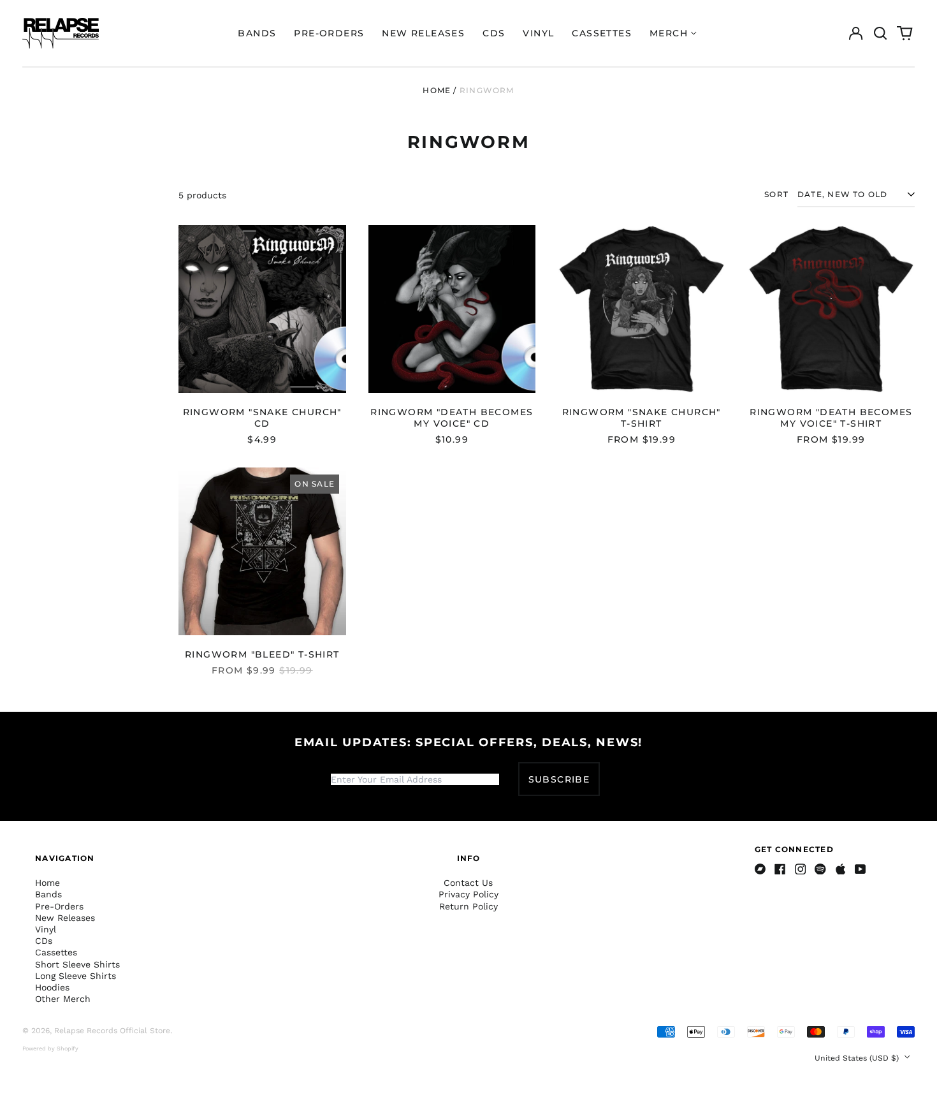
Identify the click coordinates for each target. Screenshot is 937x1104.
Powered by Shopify (50, 1048)
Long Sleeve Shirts (75, 976)
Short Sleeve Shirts (77, 964)
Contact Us (468, 883)
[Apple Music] (840, 869)
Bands (257, 33)
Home (437, 90)
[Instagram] (800, 869)
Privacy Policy (468, 894)
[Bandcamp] (760, 869)
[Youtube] (860, 869)
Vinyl (538, 33)
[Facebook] (780, 869)
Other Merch (63, 999)
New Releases (423, 33)
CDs (494, 33)
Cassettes (602, 33)
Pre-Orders (329, 33)
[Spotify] (820, 869)
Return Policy (468, 906)
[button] (880, 33)
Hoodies (52, 987)
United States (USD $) (858, 1058)
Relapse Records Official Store (112, 1030)
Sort (776, 194)
